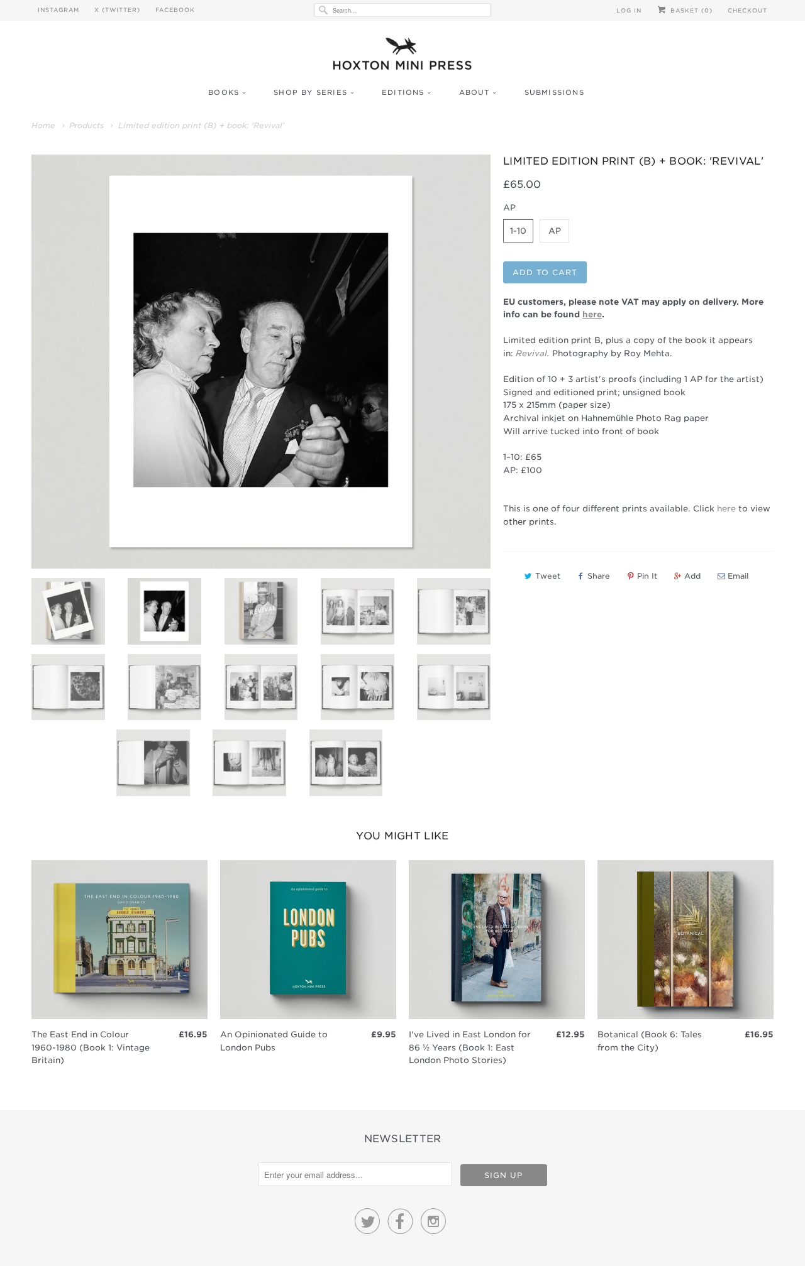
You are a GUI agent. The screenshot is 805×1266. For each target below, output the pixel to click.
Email (738, 576)
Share (598, 576)
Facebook (175, 9)
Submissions (554, 92)
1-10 (518, 231)
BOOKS (223, 92)
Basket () (690, 10)
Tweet (547, 576)
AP (554, 231)
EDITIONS (403, 92)
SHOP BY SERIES (310, 92)
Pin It (647, 576)
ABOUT (474, 92)
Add (692, 576)
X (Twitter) (117, 9)
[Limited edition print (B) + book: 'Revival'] (261, 362)
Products (86, 125)
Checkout (747, 10)
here (726, 508)
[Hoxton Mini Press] (402, 57)
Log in (628, 10)
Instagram (58, 9)
